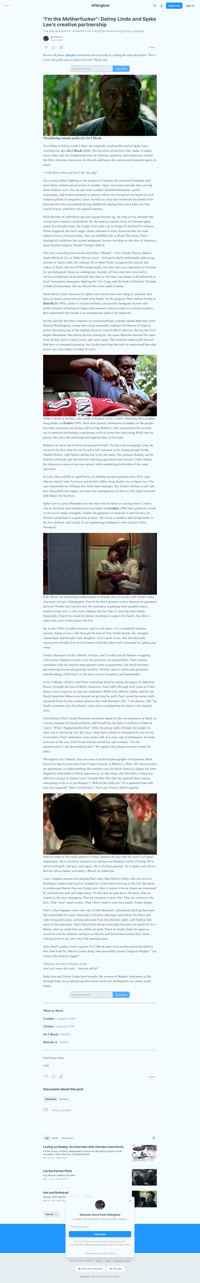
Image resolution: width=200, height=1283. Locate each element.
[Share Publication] (161, 5)
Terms (108, 1260)
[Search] (155, 5)
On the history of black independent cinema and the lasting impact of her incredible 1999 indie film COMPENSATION (82, 1153)
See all (49, 1214)
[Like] (46, 47)
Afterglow (71, 55)
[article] (100, 1154)
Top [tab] (47, 1138)
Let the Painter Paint (57, 1171)
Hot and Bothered (55, 1192)
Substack (84, 1276)
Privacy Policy (123, 1244)
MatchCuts (56, 37)
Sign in (190, 5)
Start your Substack (91, 1268)
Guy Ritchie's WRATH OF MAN (59, 1175)
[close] (130, 1201)
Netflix (65, 1034)
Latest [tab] (55, 1138)
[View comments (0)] (54, 47)
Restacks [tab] (63, 1099)
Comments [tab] (50, 1099)
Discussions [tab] (67, 1138)
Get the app (115, 1268)
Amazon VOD (66, 1018)
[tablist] (56, 1099)
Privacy (99, 1260)
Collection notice (121, 1260)
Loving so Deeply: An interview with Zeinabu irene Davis (83, 1147)
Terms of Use (115, 1241)
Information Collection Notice (99, 1244)
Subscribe (174, 5)
